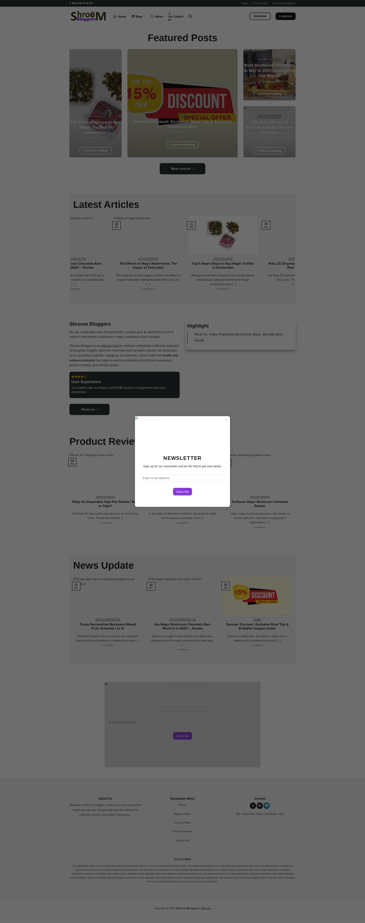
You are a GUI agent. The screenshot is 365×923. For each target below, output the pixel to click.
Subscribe (182, 491)
